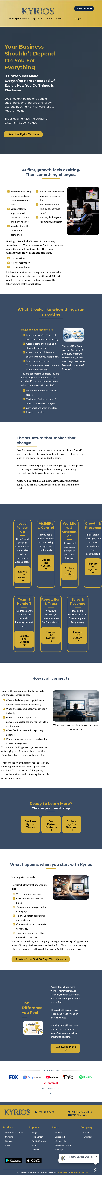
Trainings (59, 1149)
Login (78, 18)
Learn (59, 18)
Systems (37, 18)
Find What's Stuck (63, 1145)
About (86, 1132)
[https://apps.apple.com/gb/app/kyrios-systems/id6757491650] (34, 1160)
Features (9, 1141)
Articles (58, 1132)
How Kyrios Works (19, 18)
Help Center (37, 1136)
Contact (35, 1149)
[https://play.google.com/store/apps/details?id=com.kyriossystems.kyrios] (13, 1160)
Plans (49, 18)
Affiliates (87, 1136)
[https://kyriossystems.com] (17, 1112)
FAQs (34, 1132)
